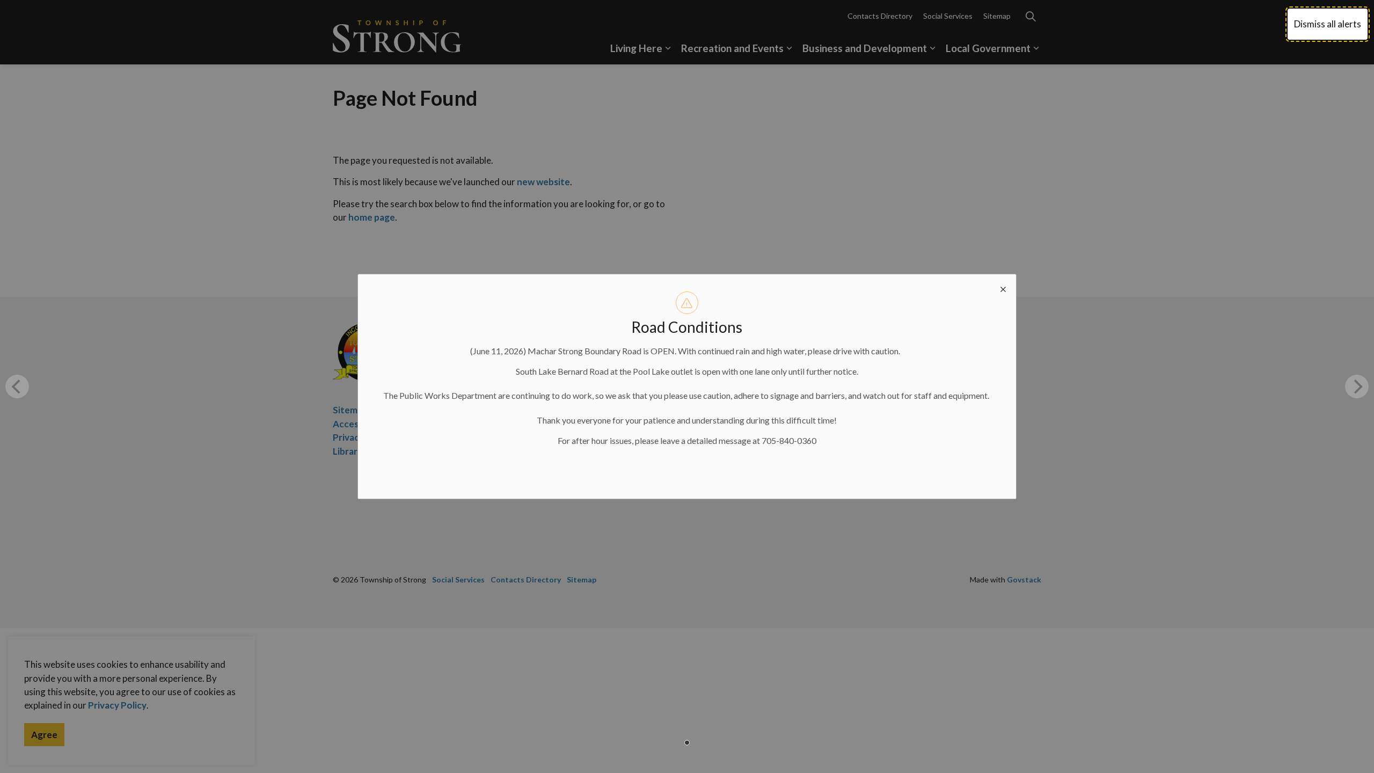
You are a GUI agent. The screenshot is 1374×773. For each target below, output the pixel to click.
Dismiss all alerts (1327, 24)
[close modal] (1003, 287)
